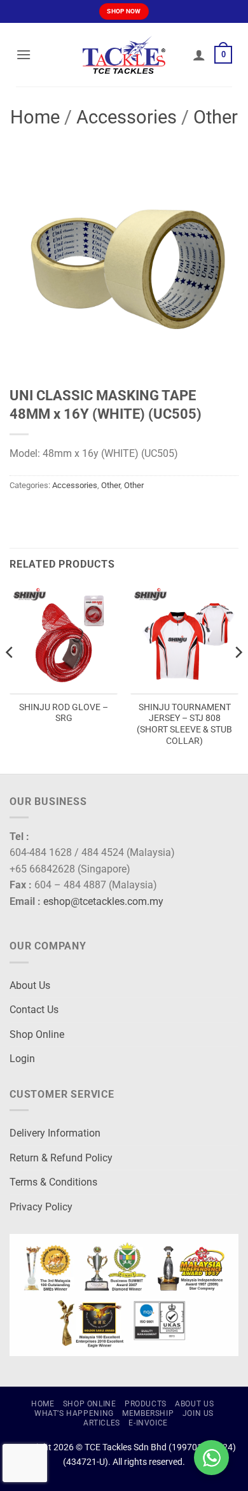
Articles (101, 1422)
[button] (23, 54)
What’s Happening (74, 1413)
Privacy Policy (41, 1207)
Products (146, 1403)
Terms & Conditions (53, 1182)
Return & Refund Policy (61, 1158)
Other (215, 117)
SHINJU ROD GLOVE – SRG (63, 713)
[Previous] (10, 678)
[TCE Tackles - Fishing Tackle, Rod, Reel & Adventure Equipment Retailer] (124, 55)
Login (22, 1059)
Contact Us (34, 1010)
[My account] (199, 55)
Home (35, 117)
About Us (30, 985)
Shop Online (37, 1034)
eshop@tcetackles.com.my (103, 901)
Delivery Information (55, 1133)
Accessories (126, 117)
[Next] (237, 678)
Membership (148, 1413)
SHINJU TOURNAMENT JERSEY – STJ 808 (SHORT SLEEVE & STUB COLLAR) (184, 724)
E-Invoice (148, 1422)
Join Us (198, 1413)
